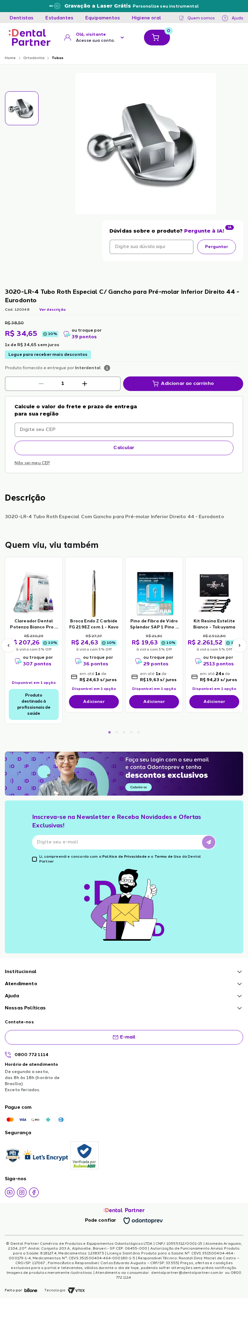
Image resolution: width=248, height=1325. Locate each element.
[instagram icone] (22, 1192)
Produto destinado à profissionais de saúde (33, 704)
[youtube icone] (10, 1192)
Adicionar (93, 702)
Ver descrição (52, 310)
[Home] (29, 37)
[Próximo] (239, 645)
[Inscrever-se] (208, 842)
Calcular (123, 448)
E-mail (128, 1037)
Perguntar (216, 247)
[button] (41, 383)
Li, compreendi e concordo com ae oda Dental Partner (120, 859)
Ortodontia (34, 58)
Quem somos (201, 18)
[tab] (21, 18)
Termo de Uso (168, 857)
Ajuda (237, 18)
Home (10, 58)
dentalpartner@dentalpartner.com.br (187, 1273)
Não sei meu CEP (32, 463)
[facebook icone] (34, 1192)
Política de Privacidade (124, 857)
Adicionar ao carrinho (187, 383)
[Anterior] (8, 645)
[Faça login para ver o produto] (34, 593)
